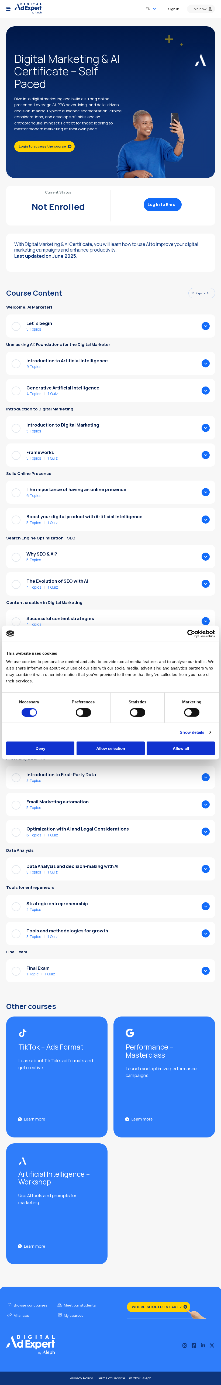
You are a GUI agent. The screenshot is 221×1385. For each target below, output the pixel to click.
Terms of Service (111, 1378)
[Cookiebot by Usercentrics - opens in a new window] (191, 633)
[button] (8, 9)
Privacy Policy (81, 1378)
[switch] (83, 712)
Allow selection (110, 748)
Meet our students (79, 1305)
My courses (73, 1315)
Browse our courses (30, 1305)
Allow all (181, 748)
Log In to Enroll (163, 204)
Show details (192, 732)
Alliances (21, 1315)
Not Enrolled (58, 207)
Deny (40, 748)
